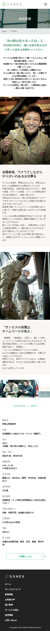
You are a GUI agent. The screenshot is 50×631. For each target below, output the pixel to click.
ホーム (4, 31)
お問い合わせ (11, 620)
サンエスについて (13, 589)
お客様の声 (10, 599)
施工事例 (9, 605)
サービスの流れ (12, 610)
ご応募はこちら (25, 556)
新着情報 (9, 594)
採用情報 (9, 615)
